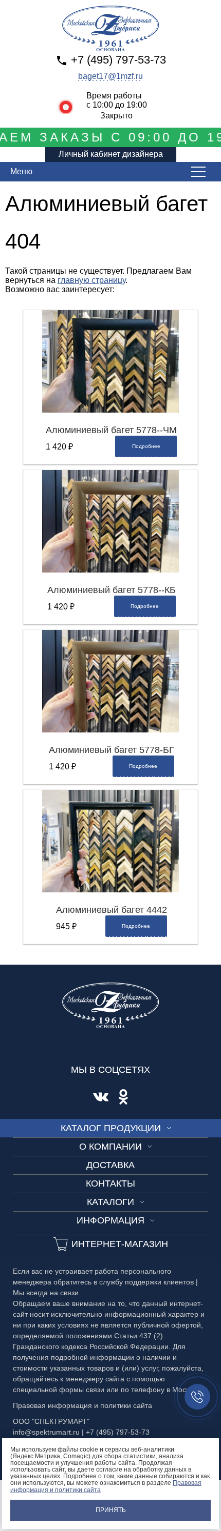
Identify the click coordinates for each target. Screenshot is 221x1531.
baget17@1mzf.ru (110, 76)
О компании (110, 1146)
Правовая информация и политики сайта (82, 1405)
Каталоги (110, 1202)
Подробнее (146, 446)
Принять (111, 1510)
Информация (110, 1220)
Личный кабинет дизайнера (111, 154)
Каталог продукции (111, 1128)
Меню (21, 171)
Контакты (110, 1183)
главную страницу (91, 280)
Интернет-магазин (119, 1244)
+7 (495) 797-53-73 (118, 59)
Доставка (110, 1165)
